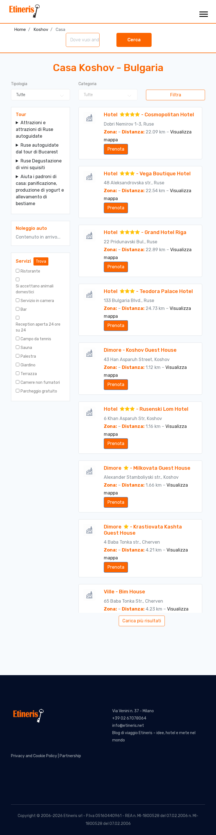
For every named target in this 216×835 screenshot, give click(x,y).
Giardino (28, 365)
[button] (203, 13)
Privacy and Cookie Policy (34, 756)
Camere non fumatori (40, 382)
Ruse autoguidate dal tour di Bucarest (37, 148)
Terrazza (29, 373)
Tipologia (19, 83)
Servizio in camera (37, 300)
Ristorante (30, 271)
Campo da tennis (36, 339)
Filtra (175, 94)
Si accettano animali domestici (34, 289)
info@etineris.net (128, 725)
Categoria (87, 83)
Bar (24, 309)
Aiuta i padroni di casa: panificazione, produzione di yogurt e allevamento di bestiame (40, 190)
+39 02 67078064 (129, 718)
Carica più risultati (141, 620)
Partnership (70, 756)
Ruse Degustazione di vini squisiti (39, 164)
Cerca (134, 39)
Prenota (115, 149)
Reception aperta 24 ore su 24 (38, 327)
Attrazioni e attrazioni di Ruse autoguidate (34, 129)
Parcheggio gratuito (39, 391)
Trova (41, 261)
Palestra (28, 356)
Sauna (26, 347)
